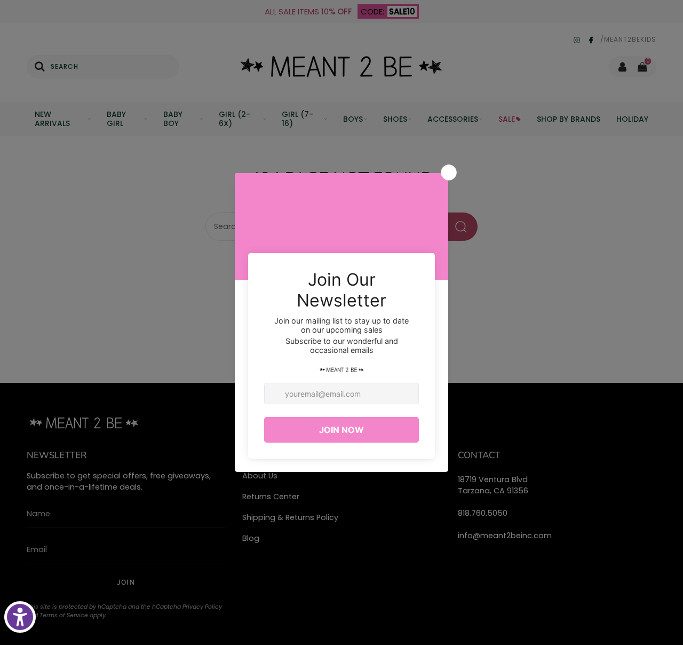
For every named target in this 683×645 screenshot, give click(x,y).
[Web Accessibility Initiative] (20, 617)
